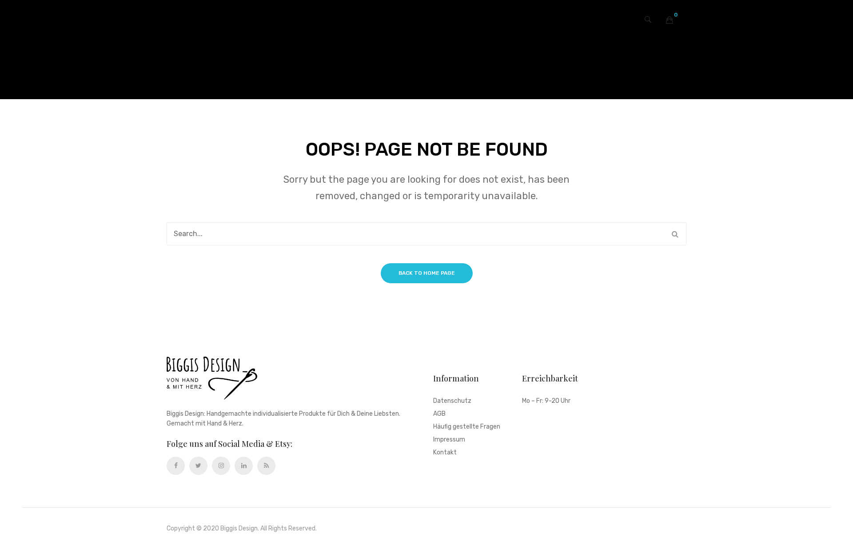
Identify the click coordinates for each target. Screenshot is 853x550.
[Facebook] (176, 466)
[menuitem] (364, 68)
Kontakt (445, 453)
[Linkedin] (244, 466)
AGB (439, 414)
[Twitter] (198, 466)
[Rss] (266, 466)
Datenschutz (452, 401)
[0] (669, 20)
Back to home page (427, 273)
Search (675, 234)
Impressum (449, 440)
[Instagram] (221, 466)
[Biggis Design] (426, 26)
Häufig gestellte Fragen (466, 427)
